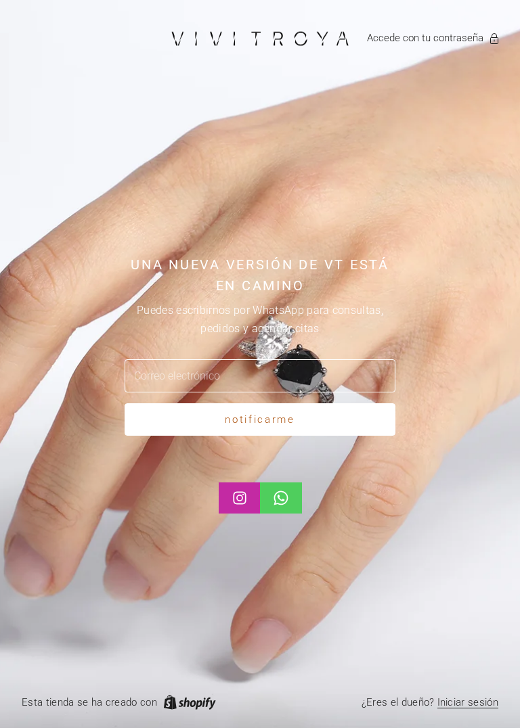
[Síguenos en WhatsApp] (281, 498)
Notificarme (260, 419)
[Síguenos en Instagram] (239, 498)
